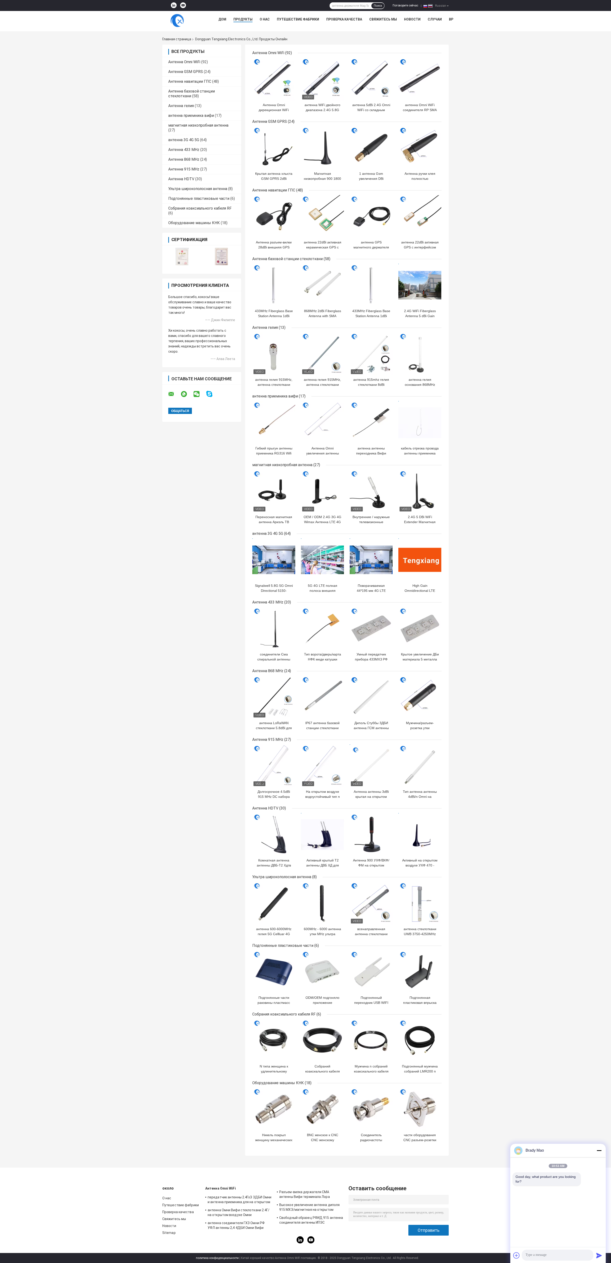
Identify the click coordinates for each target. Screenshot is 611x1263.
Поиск (378, 5)
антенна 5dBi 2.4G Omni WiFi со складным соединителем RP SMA (371, 110)
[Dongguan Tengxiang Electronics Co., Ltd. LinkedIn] (173, 5)
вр (451, 19)
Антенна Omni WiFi (184, 62)
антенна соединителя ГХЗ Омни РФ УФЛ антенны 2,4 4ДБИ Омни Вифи (236, 1225)
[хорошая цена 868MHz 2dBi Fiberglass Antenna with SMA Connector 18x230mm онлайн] (322, 285)
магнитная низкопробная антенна (198, 125)
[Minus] (599, 1150)
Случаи (435, 19)
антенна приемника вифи (191, 115)
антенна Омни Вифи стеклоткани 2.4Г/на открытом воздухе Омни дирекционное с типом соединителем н (240, 1213)
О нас (265, 19)
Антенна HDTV (181, 179)
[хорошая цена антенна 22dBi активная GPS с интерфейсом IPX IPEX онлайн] (419, 216)
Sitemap (169, 1233)
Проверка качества (344, 19)
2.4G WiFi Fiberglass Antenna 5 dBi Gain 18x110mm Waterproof (420, 316)
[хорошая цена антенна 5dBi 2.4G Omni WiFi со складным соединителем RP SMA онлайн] (371, 79)
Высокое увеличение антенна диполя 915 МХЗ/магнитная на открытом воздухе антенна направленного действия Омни (309, 1208)
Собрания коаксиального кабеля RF (200, 208)
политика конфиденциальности (217, 1258)
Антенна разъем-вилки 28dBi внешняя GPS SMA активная (274, 247)
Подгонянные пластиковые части (198, 198)
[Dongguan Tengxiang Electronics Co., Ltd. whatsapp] (187, 394)
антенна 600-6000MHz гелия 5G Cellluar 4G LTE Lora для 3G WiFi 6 (274, 934)
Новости (412, 19)
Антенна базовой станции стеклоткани (287, 259)
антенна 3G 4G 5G (183, 140)
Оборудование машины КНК (194, 223)
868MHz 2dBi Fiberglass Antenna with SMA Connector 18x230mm (322, 316)
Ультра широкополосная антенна (197, 188)
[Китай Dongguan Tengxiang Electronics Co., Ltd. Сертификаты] (182, 256)
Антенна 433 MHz (183, 149)
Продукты (243, 19)
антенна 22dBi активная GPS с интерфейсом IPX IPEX (420, 247)
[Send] (599, 1255)
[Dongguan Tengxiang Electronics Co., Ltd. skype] (212, 394)
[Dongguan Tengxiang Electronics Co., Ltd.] (177, 20)
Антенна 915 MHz (183, 169)
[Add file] (516, 1255)
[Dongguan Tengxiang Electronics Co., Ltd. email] (174, 394)
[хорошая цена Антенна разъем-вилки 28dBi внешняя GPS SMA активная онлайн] (273, 216)
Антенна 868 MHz (183, 159)
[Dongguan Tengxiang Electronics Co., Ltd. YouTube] (183, 5)
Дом (222, 19)
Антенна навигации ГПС (189, 81)
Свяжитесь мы (383, 19)
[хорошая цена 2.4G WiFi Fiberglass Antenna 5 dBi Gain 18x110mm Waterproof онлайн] (419, 285)
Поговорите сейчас (405, 5)
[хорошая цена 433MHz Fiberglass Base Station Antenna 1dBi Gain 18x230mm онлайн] (273, 285)
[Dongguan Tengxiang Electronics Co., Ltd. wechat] (199, 394)
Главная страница (176, 39)
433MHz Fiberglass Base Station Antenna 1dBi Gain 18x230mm (274, 316)
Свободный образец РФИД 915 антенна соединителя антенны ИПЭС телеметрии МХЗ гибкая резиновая (311, 1221)
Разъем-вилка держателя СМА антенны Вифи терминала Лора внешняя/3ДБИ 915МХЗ (304, 1195)
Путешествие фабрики (298, 19)
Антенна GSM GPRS (185, 71)
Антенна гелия (181, 105)
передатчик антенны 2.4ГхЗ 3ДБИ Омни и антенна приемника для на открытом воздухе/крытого (240, 1200)
